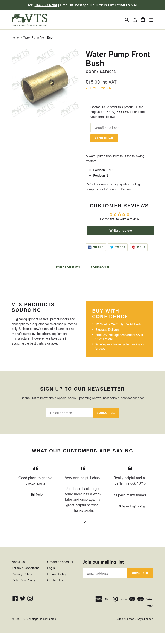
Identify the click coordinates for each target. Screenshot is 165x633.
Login (51, 567)
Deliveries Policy (23, 580)
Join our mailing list (103, 561)
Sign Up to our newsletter (82, 388)
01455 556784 (46, 4)
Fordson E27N (103, 169)
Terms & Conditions (26, 567)
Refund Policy (57, 574)
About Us (18, 561)
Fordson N (100, 175)
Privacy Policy (22, 574)
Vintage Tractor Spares (42, 619)
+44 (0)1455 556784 (119, 111)
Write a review (120, 230)
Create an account (60, 561)
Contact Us (55, 580)
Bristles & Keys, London (139, 619)
